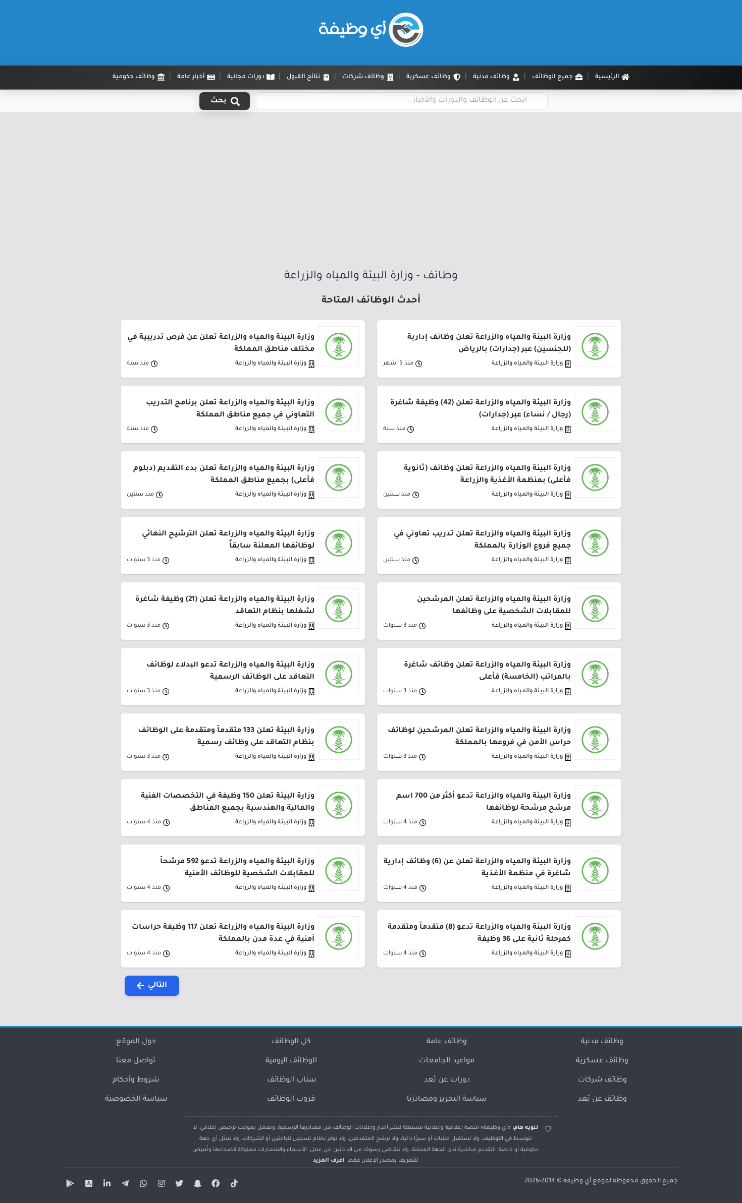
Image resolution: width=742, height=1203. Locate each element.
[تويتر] (178, 1185)
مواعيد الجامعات (446, 1061)
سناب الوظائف (291, 1080)
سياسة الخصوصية (136, 1100)
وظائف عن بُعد (602, 1100)
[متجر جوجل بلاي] (69, 1185)
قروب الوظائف (291, 1100)
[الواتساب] (142, 1185)
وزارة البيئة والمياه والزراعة (527, 363)
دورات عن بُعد (447, 1080)
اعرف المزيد (329, 1161)
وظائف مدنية (602, 1042)
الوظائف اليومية (291, 1061)
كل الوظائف (291, 1042)
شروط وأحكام (136, 1080)
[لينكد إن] (105, 1185)
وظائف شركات (602, 1080)
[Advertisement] (371, 193)
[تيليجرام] (124, 1185)
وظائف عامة (447, 1042)
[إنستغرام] (160, 1185)
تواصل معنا (135, 1061)
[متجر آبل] (87, 1185)
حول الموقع (136, 1042)
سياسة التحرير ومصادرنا (447, 1100)
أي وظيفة (577, 1181)
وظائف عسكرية (602, 1061)
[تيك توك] (233, 1185)
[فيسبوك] (214, 1185)
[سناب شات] (196, 1185)
